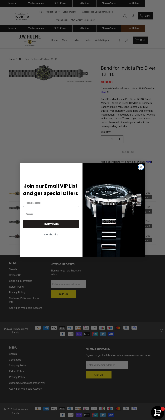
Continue (51, 224)
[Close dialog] (141, 167)
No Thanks (51, 234)
